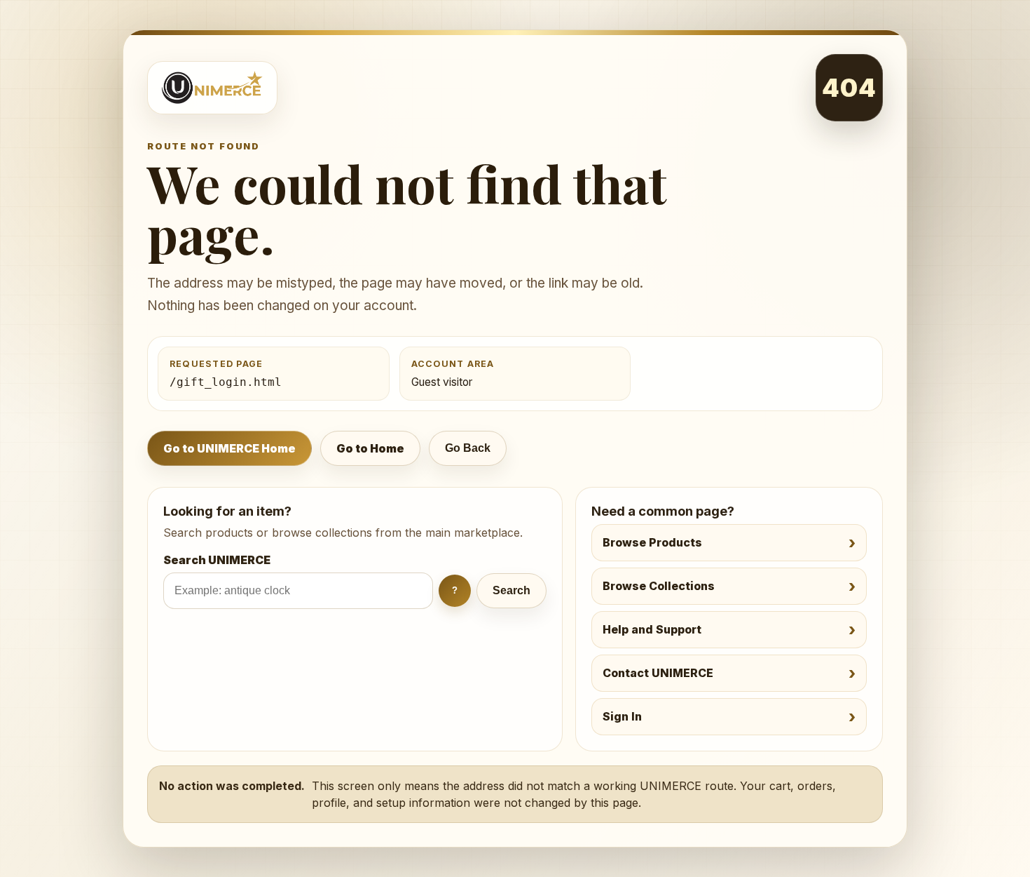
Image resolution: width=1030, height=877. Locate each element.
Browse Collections (659, 586)
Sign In (622, 716)
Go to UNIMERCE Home (229, 448)
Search (511, 590)
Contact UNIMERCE (658, 673)
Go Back (467, 448)
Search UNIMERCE (216, 560)
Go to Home (370, 448)
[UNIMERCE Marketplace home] (212, 88)
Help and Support (652, 629)
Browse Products (652, 542)
